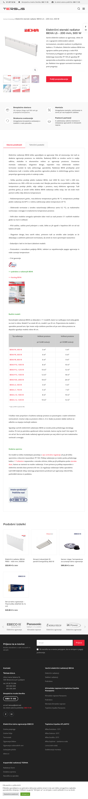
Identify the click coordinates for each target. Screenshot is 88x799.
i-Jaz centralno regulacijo (51, 455)
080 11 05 (27, 708)
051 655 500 (11, 686)
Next (85, 626)
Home (5, 19)
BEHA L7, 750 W (16, 390)
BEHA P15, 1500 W (17, 375)
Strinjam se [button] (25, 794)
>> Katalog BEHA (15, 277)
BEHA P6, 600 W (16, 355)
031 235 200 (11, 689)
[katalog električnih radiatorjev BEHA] (17, 293)
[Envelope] (11, 714)
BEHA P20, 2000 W (17, 380)
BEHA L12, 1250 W (17, 400)
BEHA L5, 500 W (16, 385)
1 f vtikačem (19, 461)
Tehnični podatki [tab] (36, 145)
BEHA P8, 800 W (16, 360)
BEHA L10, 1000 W (17, 395)
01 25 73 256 (11, 683)
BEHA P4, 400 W (16, 350)
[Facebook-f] (5, 714)
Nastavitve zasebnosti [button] (11, 794)
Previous (3, 626)
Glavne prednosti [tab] (14, 145)
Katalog (11, 19)
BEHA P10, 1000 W (17, 365)
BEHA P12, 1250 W (17, 370)
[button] (78, 8)
